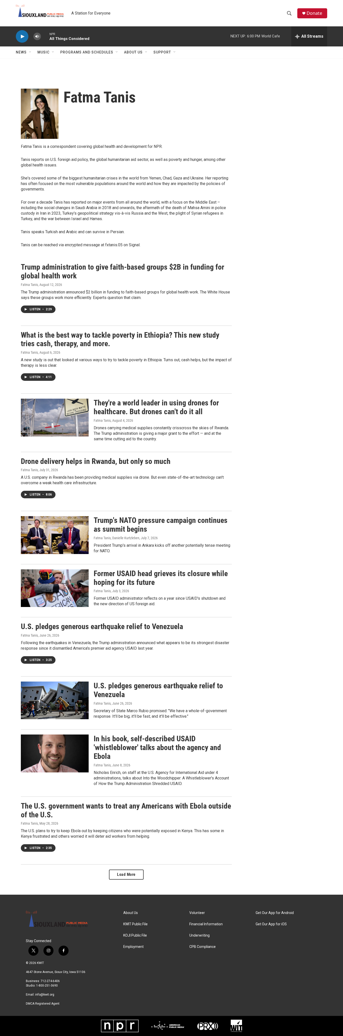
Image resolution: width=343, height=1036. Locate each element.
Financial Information (206, 924)
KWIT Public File (135, 924)
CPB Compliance (202, 947)
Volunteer (197, 913)
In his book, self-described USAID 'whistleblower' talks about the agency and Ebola (157, 747)
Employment (133, 947)
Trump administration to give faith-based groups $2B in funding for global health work (122, 271)
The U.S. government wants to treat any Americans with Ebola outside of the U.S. (126, 810)
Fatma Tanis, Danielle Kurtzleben (116, 538)
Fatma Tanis (29, 285)
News (21, 52)
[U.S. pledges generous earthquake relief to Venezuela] (55, 700)
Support (162, 52)
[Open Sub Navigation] (30, 52)
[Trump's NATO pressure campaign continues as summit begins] (55, 535)
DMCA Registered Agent (43, 1003)
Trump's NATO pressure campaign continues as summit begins (160, 524)
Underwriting (199, 935)
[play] (22, 36)
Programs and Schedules (86, 52)
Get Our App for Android (275, 913)
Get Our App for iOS (271, 924)
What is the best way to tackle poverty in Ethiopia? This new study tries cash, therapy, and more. (120, 339)
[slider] (45, 36)
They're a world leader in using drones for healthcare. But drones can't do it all (156, 407)
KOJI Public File (135, 935)
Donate (314, 13)
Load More (126, 874)
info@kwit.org (44, 994)
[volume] (37, 36)
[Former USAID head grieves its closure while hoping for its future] (55, 588)
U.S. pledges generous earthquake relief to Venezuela (102, 626)
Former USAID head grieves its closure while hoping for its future (161, 578)
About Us (133, 52)
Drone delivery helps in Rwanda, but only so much (95, 461)
